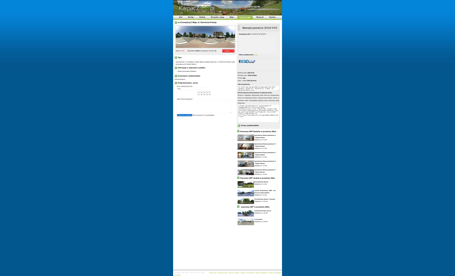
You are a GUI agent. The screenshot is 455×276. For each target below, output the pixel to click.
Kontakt (271, 272)
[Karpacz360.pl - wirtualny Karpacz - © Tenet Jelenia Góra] (228, 53)
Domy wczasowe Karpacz (187, 71)
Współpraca (277, 272)
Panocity (243, 272)
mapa (256, 55)
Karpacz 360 (212, 272)
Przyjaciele (177, 275)
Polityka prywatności (261, 272)
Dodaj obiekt (250, 272)
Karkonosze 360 (222, 272)
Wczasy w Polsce (234, 272)
